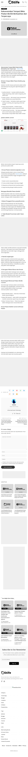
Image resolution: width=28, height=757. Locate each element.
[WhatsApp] (20, 390)
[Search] (25, 2)
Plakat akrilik (20, 69)
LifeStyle (4, 8)
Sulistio (14, 404)
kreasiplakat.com (13, 19)
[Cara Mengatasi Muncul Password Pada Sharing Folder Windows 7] (7, 504)
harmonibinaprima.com (6, 640)
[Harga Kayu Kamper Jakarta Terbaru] (21, 605)
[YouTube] (20, 413)
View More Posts (14, 406)
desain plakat (19, 174)
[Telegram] (13, 394)
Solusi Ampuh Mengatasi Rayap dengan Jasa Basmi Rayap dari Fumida (20, 496)
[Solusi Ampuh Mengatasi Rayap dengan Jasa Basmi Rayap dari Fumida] (21, 488)
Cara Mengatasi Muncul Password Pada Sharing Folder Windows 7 (6, 512)
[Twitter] (13, 390)
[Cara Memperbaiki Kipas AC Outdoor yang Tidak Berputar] (21, 504)
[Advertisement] (14, 52)
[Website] (13, 413)
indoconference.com (5, 622)
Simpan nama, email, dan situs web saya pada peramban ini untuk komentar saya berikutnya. (13, 462)
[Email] (16, 394)
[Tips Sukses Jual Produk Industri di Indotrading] (7, 488)
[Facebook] (9, 390)
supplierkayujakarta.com (20, 616)
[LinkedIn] (18, 413)
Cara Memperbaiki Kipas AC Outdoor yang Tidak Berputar (20, 512)
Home (2, 6)
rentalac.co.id (18, 643)
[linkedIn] (24, 390)
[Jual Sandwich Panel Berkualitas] (7, 629)
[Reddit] (9, 394)
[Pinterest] (16, 390)
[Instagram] (16, 413)
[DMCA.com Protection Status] (6, 687)
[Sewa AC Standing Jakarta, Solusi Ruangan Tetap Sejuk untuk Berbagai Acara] (21, 629)
